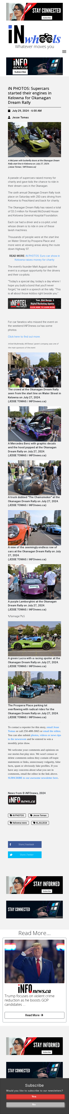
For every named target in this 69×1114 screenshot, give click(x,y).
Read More (32, 1015)
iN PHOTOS (18, 815)
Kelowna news (20, 823)
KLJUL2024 (41, 823)
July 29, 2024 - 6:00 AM (27, 110)
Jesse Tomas (20, 117)
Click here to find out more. (24, 336)
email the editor (51, 731)
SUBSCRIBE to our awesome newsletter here (33, 777)
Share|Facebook (26, 844)
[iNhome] (64, 51)
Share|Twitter (27, 854)
